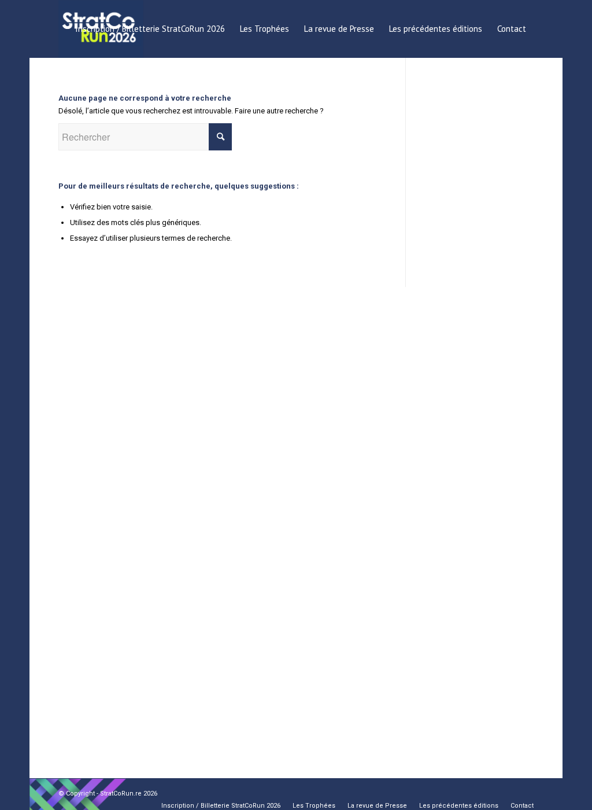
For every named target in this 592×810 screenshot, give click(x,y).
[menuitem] (150, 29)
